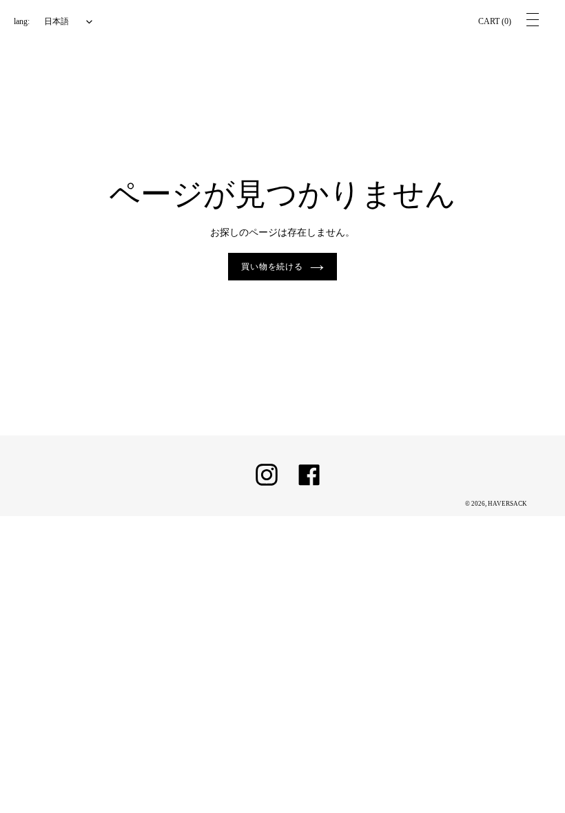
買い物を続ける (272, 266)
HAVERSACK (507, 503)
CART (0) (494, 21)
